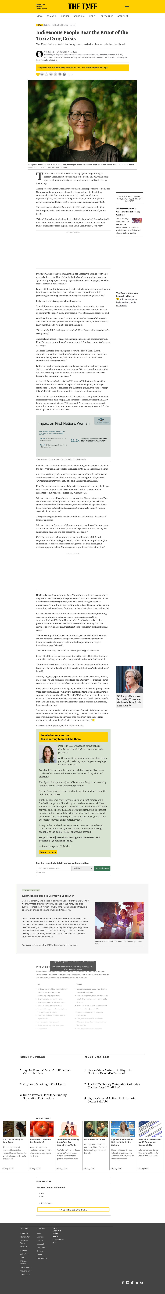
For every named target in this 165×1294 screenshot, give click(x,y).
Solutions (79, 16)
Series (39, 1254)
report (61, 176)
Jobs (22, 1257)
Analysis (52, 16)
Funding (23, 1250)
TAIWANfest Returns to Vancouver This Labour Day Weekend (128, 211)
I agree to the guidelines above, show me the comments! (73, 965)
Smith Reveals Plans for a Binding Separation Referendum (45, 1096)
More (92, 16)
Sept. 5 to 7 (83, 900)
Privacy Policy (23, 1262)
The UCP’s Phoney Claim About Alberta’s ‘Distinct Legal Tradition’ (114, 1085)
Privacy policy (40, 872)
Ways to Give (26, 1270)
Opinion (40, 1251)
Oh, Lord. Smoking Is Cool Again (44, 1084)
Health (58, 25)
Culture (65, 16)
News (40, 16)
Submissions (26, 1267)
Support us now (48, 851)
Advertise (24, 1254)
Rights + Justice (68, 25)
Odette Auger (49, 52)
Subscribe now (102, 868)
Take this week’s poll (73, 1209)
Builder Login (56, 1234)
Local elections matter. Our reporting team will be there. (61, 737)
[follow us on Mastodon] (51, 74)
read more (123, 705)
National (40, 1244)
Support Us (107, 16)
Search (122, 16)
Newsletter (25, 1236)
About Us (24, 1233)
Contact (23, 1246)
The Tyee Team (24, 1242)
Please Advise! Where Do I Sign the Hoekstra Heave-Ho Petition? (110, 1071)
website (61, 944)
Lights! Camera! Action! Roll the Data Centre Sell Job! (47, 1071)
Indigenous (49, 25)
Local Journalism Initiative (46, 60)
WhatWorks (42, 1258)
